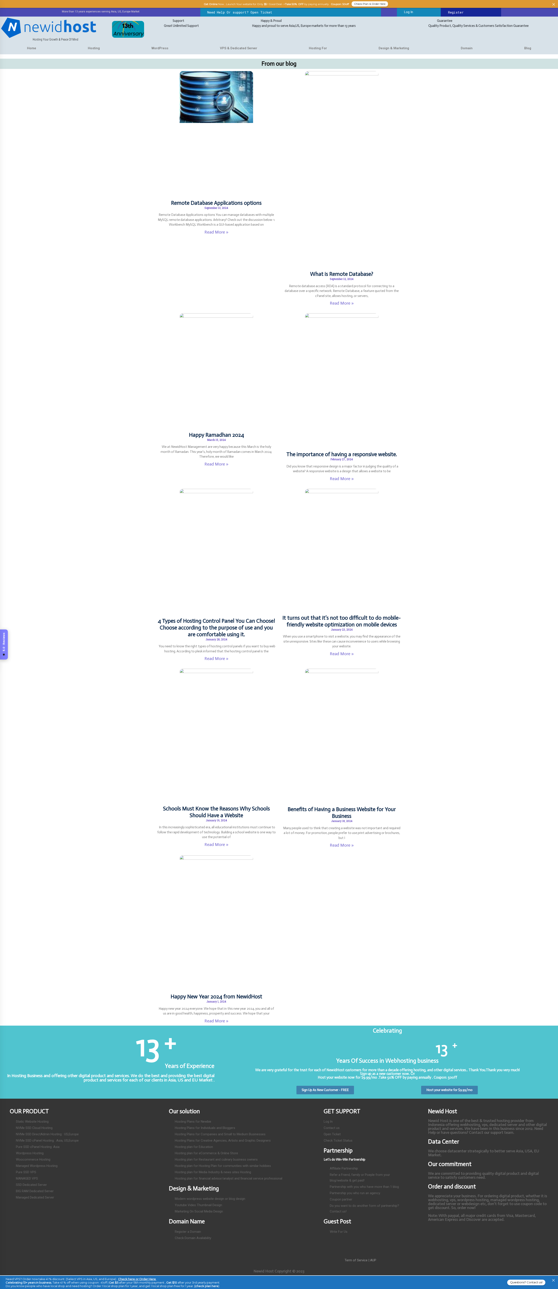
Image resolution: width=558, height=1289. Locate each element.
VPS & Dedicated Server (238, 48)
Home (31, 48)
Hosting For (318, 48)
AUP (373, 1260)
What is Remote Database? (341, 274)
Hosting (94, 48)
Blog (527, 48)
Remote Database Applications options (216, 202)
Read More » (216, 232)
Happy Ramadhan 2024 (216, 434)
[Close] (553, 1280)
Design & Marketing (394, 48)
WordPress (159, 48)
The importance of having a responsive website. (341, 454)
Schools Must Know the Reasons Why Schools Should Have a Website (216, 812)
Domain (467, 48)
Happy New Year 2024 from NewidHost (216, 996)
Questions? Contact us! (526, 1282)
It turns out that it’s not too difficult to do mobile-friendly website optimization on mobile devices (341, 621)
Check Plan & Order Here (369, 3)
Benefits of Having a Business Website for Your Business (342, 812)
